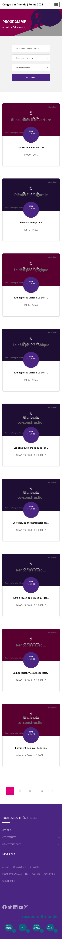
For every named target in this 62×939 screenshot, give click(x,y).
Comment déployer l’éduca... (31, 748)
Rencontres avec (11, 844)
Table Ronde (8, 880)
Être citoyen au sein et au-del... (31, 598)
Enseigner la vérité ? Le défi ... (31, 297)
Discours (34, 866)
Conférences (9, 837)
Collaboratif (19, 866)
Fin (26, 873)
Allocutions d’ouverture (31, 147)
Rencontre (49, 873)
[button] (31, 58)
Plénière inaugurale (31, 222)
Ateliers (6, 830)
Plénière (36, 873)
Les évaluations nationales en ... (31, 523)
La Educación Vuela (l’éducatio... (31, 673)
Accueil (5, 27)
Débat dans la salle (12, 873)
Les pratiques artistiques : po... (31, 448)
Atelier (5, 866)
